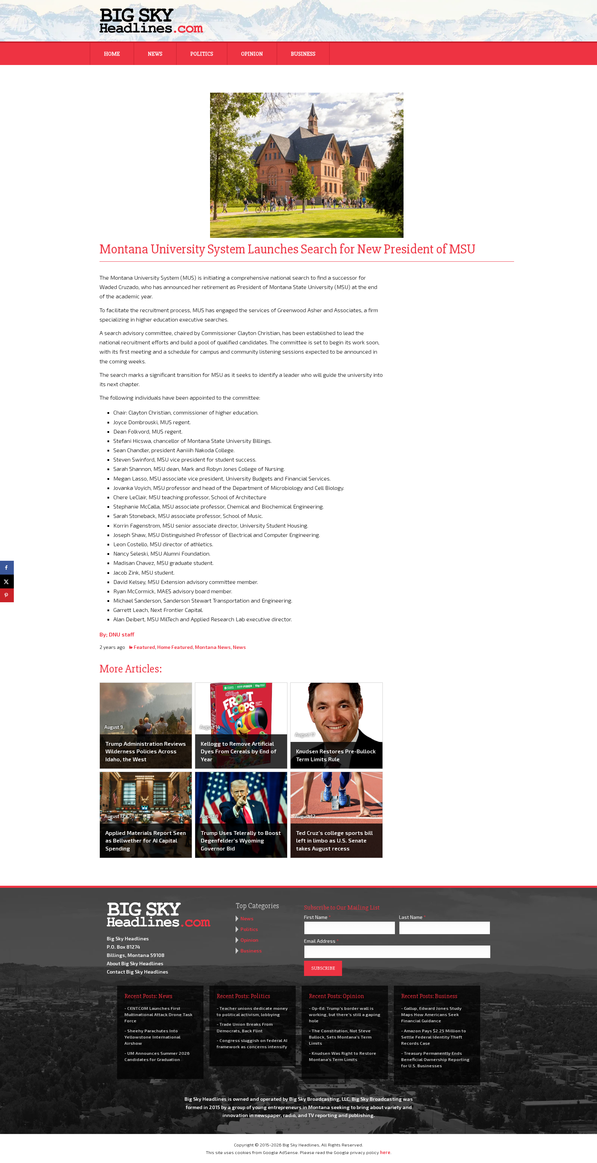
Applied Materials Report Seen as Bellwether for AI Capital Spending (145, 840)
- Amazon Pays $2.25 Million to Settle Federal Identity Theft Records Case (433, 1037)
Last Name (412, 917)
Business (303, 53)
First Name (317, 917)
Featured (144, 647)
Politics (201, 53)
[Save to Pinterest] (7, 595)
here (385, 1152)
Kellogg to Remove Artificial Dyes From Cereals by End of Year (238, 751)
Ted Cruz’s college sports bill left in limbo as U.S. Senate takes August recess (334, 840)
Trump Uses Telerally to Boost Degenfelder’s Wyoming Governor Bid (241, 840)
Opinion (252, 53)
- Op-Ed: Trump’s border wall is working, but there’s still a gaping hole (344, 1014)
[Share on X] (7, 581)
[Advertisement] (453, 316)
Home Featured (175, 647)
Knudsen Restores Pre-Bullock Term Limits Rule (336, 755)
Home (112, 53)
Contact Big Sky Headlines (137, 972)
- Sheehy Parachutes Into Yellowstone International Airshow (152, 1037)
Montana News (213, 647)
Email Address (321, 941)
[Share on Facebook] (7, 568)
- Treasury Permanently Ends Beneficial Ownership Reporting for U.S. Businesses (435, 1059)
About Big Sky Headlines (135, 963)
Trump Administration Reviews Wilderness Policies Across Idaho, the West (145, 751)
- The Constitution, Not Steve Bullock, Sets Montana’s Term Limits (340, 1037)
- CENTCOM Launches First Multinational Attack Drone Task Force (158, 1014)
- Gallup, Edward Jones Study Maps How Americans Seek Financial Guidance (431, 1014)
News (155, 53)
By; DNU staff (117, 634)
